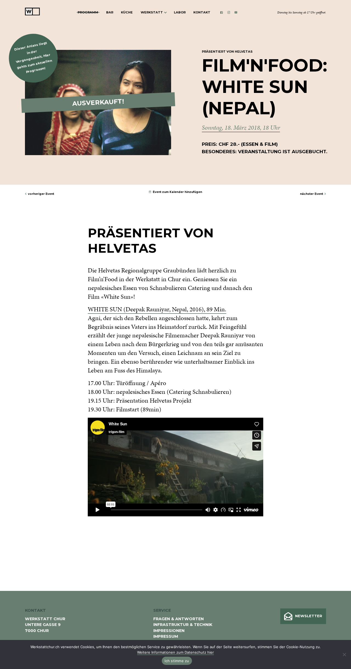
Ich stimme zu (177, 661)
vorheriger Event (41, 193)
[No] (344, 654)
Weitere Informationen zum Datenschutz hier (175, 652)
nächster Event (311, 193)
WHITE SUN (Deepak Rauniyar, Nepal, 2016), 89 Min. (157, 309)
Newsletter (308, 616)
